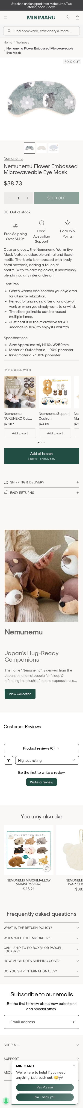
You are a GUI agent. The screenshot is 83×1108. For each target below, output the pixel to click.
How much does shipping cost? (31, 961)
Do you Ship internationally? (30, 971)
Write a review (41, 782)
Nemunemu (13, 158)
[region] (41, 408)
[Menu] (5, 17)
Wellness (22, 42)
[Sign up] (72, 1022)
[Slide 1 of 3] (29, 148)
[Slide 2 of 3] (41, 148)
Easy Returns (22, 492)
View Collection (20, 694)
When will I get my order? (27, 938)
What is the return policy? (28, 928)
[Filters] (8, 760)
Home (8, 42)
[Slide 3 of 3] (53, 148)
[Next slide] (74, 860)
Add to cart (20, 433)
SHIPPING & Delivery (27, 482)
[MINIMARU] (41, 17)
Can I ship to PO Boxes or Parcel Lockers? (33, 949)
